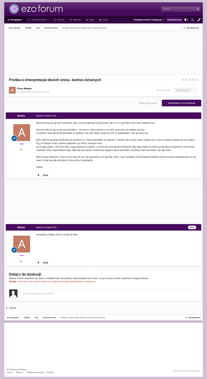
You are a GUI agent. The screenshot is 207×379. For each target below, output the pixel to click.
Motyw (19, 372)
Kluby (105, 19)
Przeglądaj (15, 19)
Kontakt (60, 19)
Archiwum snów (41, 91)
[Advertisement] (61, 53)
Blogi (91, 19)
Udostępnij (164, 90)
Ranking (76, 19)
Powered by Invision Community (186, 371)
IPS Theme (11, 369)
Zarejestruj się (174, 19)
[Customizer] (186, 20)
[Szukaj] (197, 9)
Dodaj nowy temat (148, 103)
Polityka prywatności (35, 372)
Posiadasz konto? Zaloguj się (148, 19)
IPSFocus (23, 369)
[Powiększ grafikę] (38, 143)
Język (9, 372)
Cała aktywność (38, 19)
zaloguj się (103, 278)
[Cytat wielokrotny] (38, 175)
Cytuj (45, 175)
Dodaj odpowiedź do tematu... (40, 293)
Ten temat (187, 9)
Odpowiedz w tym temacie (181, 103)
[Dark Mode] (192, 20)
